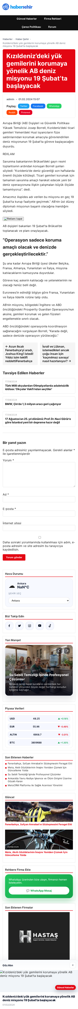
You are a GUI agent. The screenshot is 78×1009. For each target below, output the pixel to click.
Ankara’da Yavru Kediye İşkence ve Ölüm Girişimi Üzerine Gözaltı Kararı (40, 780)
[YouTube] (40, 626)
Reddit (12, 112)
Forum (52, 26)
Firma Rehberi (52, 18)
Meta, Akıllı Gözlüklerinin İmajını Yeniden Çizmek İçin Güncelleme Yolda (37, 769)
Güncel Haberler (27, 18)
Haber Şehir (22, 39)
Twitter (23, 106)
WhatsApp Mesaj (39, 890)
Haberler (8, 39)
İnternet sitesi (12, 523)
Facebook (38, 106)
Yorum (8, 460)
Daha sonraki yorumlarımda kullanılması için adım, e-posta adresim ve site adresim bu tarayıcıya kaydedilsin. (39, 545)
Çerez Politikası (31, 26)
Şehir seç (15, 593)
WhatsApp (54, 106)
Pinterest (25, 112)
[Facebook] (9, 626)
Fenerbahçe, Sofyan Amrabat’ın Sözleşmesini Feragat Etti (40, 763)
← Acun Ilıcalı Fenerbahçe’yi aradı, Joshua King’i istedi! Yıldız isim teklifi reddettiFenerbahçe (19, 354)
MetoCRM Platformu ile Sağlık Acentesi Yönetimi (35, 785)
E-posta (9, 509)
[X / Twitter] (19, 626)
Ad (6, 494)
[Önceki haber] (59, 651)
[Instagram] (29, 626)
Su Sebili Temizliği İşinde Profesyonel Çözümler (34, 774)
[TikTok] (50, 626)
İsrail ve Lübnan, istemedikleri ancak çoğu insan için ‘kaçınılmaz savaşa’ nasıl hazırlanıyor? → (56, 354)
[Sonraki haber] (67, 651)
